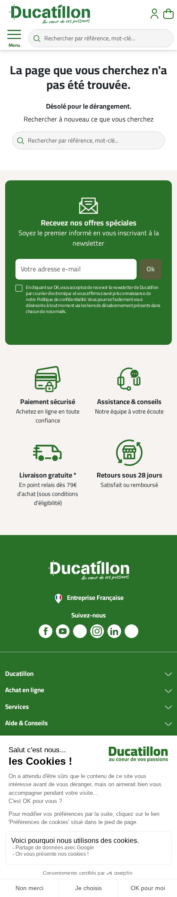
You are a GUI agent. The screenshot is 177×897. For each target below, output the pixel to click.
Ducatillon (19, 674)
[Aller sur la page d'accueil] (49, 13)
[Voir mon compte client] (154, 14)
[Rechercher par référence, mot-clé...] (37, 38)
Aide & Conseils (26, 723)
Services (17, 707)
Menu (14, 45)
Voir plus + (27, 324)
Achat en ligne (24, 690)
